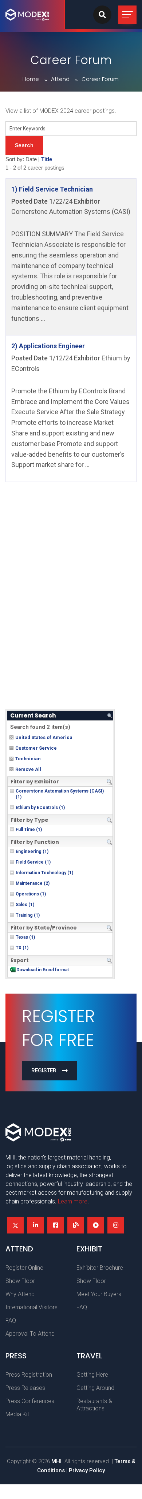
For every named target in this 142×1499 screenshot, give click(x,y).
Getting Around (95, 1387)
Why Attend (20, 1294)
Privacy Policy (87, 1470)
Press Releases (25, 1387)
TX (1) (22, 947)
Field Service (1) (33, 862)
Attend (60, 79)
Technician (28, 758)
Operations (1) (31, 894)
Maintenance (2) (33, 883)
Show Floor (20, 1280)
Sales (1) (25, 904)
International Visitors (31, 1307)
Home (31, 79)
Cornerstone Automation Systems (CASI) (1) (60, 794)
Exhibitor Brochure (99, 1267)
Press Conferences (29, 1401)
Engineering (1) (32, 851)
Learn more (72, 1201)
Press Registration (28, 1374)
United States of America (43, 737)
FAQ (10, 1320)
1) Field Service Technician (52, 189)
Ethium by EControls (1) (40, 807)
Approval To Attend (30, 1333)
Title (46, 159)
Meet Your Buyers (98, 1294)
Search (24, 145)
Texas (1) (25, 937)
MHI (56, 1461)
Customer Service (36, 748)
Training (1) (28, 915)
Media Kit (17, 1414)
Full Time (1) (29, 829)
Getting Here (92, 1374)
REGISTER (43, 1070)
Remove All (28, 769)
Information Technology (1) (44, 872)
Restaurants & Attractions (94, 1405)
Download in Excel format (42, 969)
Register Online (24, 1267)
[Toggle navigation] (127, 14)
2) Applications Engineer (48, 346)
